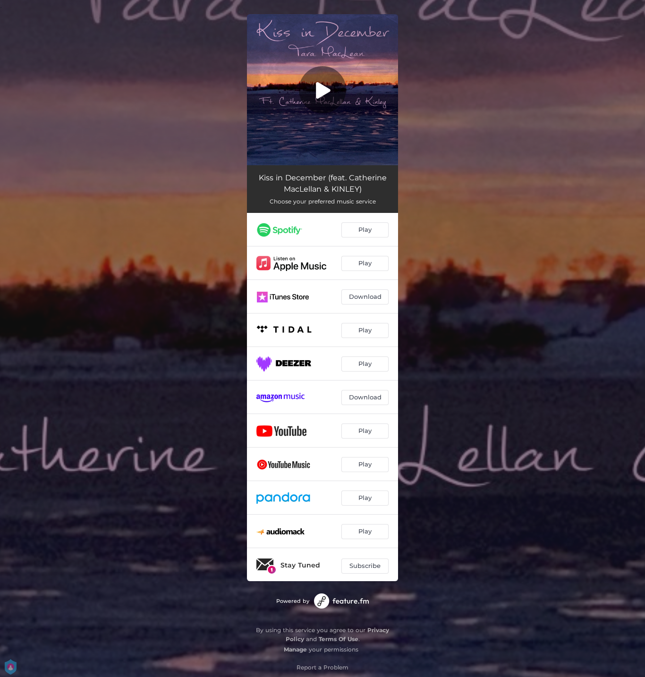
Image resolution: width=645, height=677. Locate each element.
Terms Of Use (338, 639)
